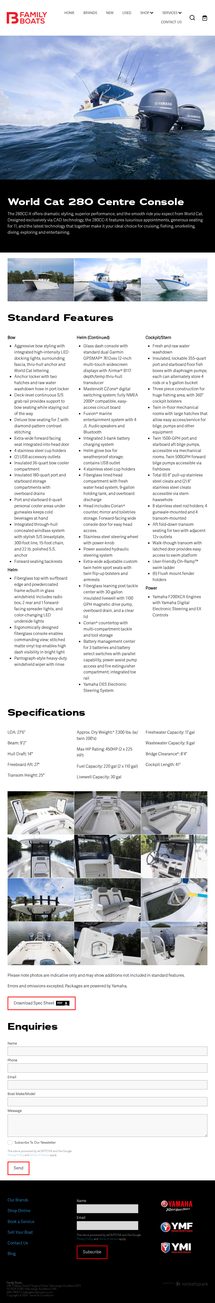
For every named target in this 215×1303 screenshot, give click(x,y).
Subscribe (92, 1251)
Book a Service (21, 1221)
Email (12, 1077)
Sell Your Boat (20, 1232)
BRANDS (90, 13)
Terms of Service (39, 1155)
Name (12, 1043)
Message (15, 1111)
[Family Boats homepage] (27, 17)
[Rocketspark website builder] (185, 1284)
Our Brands (18, 1200)
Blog (12, 1253)
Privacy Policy (16, 1155)
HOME (69, 13)
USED (126, 13)
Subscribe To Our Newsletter (35, 1142)
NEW (109, 13)
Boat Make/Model (21, 1094)
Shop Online (19, 1210)
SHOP (145, 13)
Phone (12, 1060)
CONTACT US (171, 22)
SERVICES (170, 13)
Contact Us (18, 1242)
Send (18, 1168)
